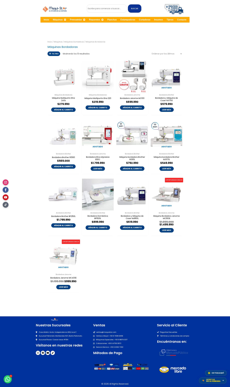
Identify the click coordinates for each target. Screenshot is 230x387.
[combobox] (107, 8)
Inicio (46, 20)
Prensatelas (76, 20)
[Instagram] (6, 182)
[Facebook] (6, 190)
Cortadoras (144, 20)
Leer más (166, 109)
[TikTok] (6, 205)
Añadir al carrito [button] (63, 109)
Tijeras (170, 20)
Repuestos (94, 20)
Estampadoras (127, 20)
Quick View (63, 90)
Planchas (112, 20)
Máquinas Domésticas (74, 42)
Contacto (181, 20)
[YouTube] (6, 197)
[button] (8, 379)
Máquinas (58, 20)
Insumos (158, 20)
